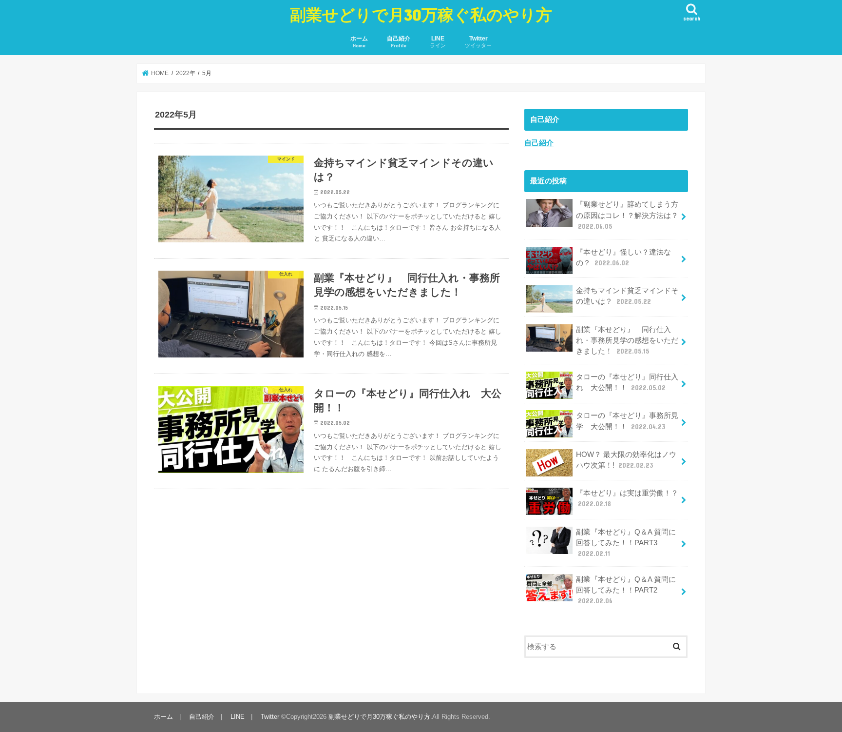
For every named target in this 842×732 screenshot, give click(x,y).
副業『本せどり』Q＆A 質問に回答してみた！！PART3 (626, 542)
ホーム (359, 41)
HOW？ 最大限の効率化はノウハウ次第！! (626, 460)
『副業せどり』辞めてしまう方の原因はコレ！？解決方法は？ (627, 215)
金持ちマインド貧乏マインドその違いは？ (627, 296)
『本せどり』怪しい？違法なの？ (623, 257)
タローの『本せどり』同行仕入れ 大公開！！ (627, 382)
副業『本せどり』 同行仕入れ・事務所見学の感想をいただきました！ (627, 340)
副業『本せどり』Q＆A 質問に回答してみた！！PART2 (626, 590)
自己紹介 (398, 41)
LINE (438, 41)
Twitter (478, 41)
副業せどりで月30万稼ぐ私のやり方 (421, 14)
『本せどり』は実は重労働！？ (627, 498)
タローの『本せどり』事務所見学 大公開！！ (627, 421)
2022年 (185, 73)
